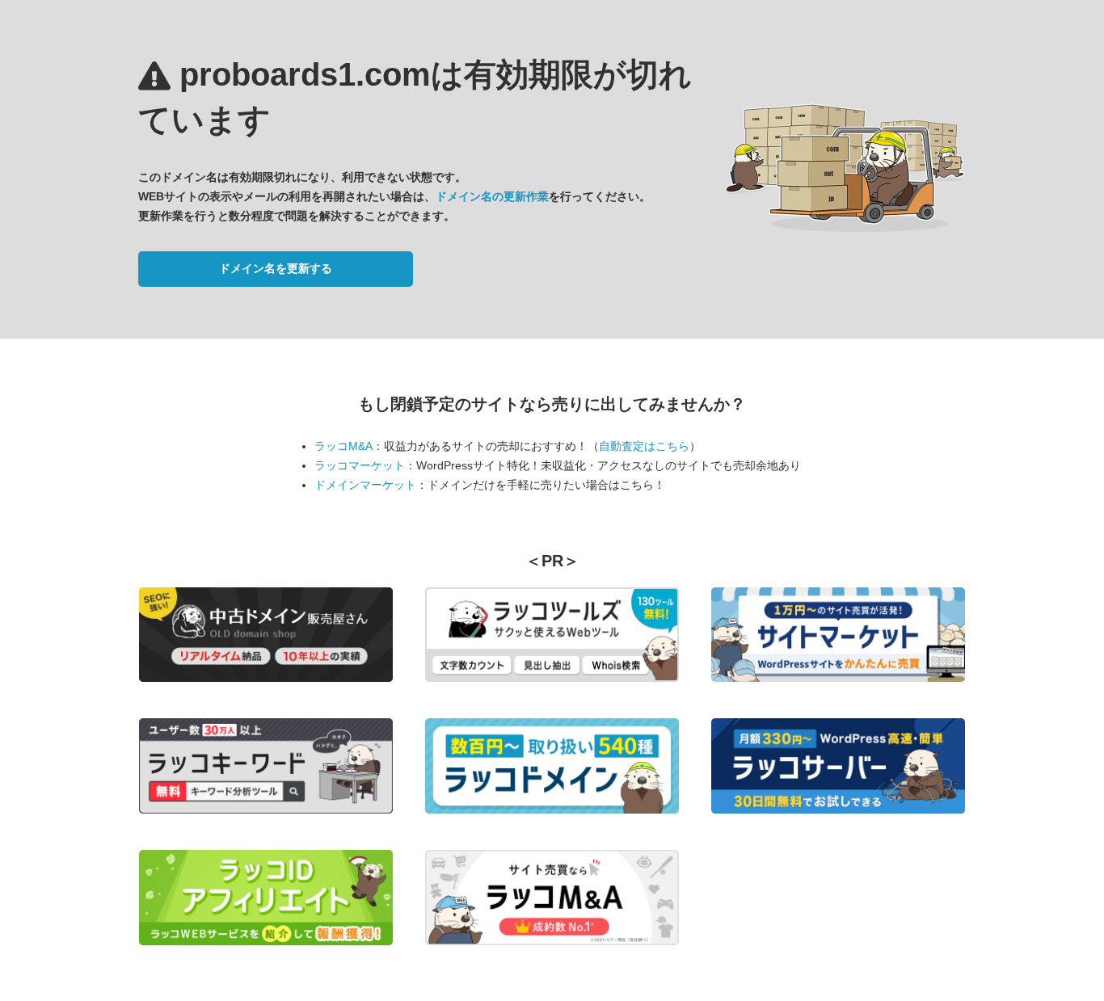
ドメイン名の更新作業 (492, 196)
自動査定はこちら (644, 446)
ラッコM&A (343, 446)
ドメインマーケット (365, 484)
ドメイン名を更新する (275, 268)
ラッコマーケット (359, 465)
